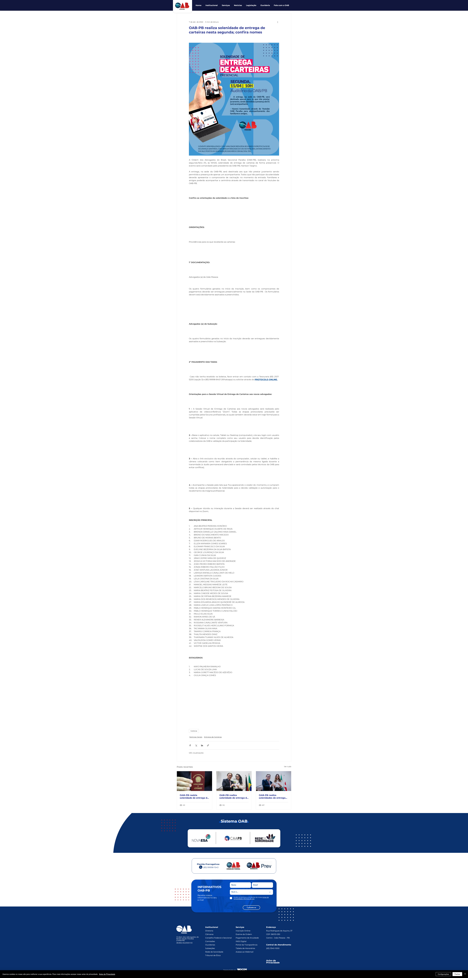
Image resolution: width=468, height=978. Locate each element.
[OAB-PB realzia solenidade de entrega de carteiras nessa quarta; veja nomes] (194, 781)
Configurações (443, 974)
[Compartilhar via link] (208, 745)
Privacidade (273, 962)
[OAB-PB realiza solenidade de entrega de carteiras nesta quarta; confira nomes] (234, 781)
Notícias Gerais (195, 737)
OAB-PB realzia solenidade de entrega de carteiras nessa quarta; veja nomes (194, 796)
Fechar (457, 974)
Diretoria (209, 931)
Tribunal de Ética (213, 955)
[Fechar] (465, 974)
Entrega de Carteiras (213, 737)
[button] (211, 5)
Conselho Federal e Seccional (218, 938)
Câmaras (209, 934)
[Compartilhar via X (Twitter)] (196, 745)
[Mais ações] (277, 21)
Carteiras (193, 731)
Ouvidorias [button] (210, 945)
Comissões (210, 941)
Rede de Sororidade (214, 952)
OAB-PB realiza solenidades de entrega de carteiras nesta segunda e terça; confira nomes (273, 796)
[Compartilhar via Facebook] (190, 745)
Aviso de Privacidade (107, 974)
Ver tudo (287, 766)
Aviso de (271, 960)
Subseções (210, 948)
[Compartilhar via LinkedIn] (202, 745)
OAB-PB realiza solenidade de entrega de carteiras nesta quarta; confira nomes (233, 796)
